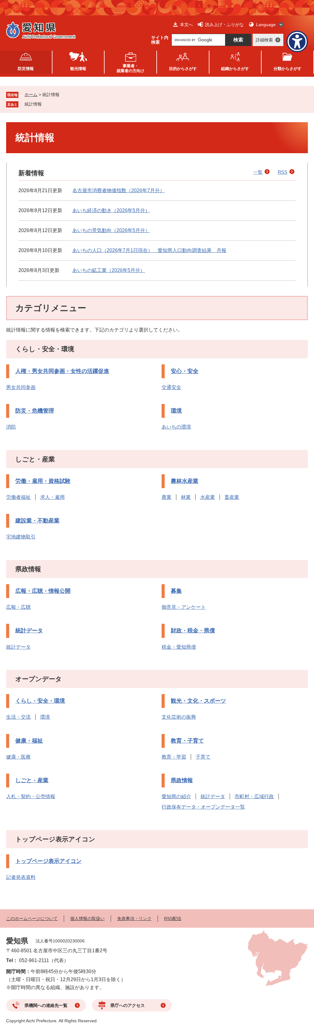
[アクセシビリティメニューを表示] (297, 41)
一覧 (257, 172)
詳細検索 (264, 39)
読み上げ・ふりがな (224, 24)
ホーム (31, 94)
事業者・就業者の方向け (130, 68)
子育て (203, 756)
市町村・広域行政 (254, 796)
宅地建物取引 (21, 536)
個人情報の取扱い (87, 918)
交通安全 (171, 387)
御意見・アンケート (184, 607)
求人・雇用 (52, 497)
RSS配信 (172, 918)
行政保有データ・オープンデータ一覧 (203, 807)
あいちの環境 (176, 426)
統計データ (29, 630)
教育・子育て (187, 741)
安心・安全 (184, 371)
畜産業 (231, 497)
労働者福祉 (18, 497)
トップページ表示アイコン (55, 839)
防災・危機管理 (34, 411)
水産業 (207, 497)
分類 (287, 68)
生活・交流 (18, 717)
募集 (176, 591)
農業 (166, 497)
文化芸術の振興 (179, 717)
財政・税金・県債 (193, 630)
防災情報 (26, 68)
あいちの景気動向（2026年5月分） (111, 230)
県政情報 (28, 569)
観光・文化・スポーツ (198, 701)
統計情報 (33, 104)
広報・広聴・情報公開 (43, 591)
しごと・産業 (35, 459)
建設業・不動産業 (37, 521)
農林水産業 (184, 481)
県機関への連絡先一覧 (46, 1005)
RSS (282, 172)
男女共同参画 (21, 387)
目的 (183, 68)
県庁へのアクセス (127, 1005)
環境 (176, 411)
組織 (235, 68)
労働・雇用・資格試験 (43, 481)
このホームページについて (32, 918)
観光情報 (78, 68)
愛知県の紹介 (176, 796)
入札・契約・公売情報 (30, 796)
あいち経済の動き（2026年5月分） (111, 210)
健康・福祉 (29, 741)
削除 (46, 104)
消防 (11, 426)
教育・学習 (174, 756)
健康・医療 (18, 756)
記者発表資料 (21, 877)
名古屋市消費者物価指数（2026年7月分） (118, 190)
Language (266, 24)
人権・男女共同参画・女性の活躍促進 (62, 371)
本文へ (186, 24)
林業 (186, 497)
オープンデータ (38, 678)
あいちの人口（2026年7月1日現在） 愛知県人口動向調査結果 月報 (149, 250)
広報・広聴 (18, 607)
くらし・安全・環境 (44, 348)
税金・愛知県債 (179, 647)
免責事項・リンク (134, 918)
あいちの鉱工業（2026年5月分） (108, 270)
